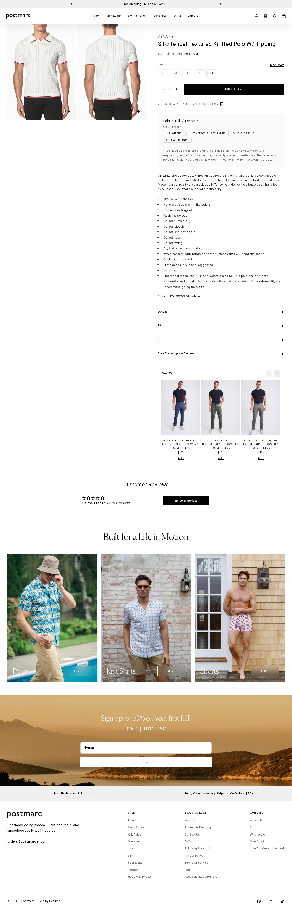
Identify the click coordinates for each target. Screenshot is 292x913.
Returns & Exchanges (199, 827)
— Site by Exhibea (47, 901)
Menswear (114, 15)
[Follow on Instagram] (270, 901)
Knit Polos (134, 834)
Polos (132, 820)
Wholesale (257, 834)
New (96, 15)
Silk (130, 855)
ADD (181, 458)
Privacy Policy (194, 855)
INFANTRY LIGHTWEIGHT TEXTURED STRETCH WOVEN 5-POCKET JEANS (221, 444)
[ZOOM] (69, 112)
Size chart (277, 65)
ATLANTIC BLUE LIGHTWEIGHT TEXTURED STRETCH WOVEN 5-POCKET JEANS (181, 444)
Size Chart (257, 841)
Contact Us (192, 834)
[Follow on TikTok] (282, 901)
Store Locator (259, 827)
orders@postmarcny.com (27, 841)
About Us (256, 820)
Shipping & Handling (199, 848)
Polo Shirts (159, 15)
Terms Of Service (196, 862)
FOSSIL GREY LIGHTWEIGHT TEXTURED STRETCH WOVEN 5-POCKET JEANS (261, 444)
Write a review (186, 500)
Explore (193, 15)
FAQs (188, 841)
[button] (221, 104)
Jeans (132, 848)
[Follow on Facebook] (258, 901)
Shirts (177, 15)
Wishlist (190, 820)
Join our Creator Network (267, 848)
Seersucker (136, 862)
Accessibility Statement (201, 876)
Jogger (133, 869)
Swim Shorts (136, 15)
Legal (188, 869)
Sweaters (134, 841)
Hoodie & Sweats (140, 876)
